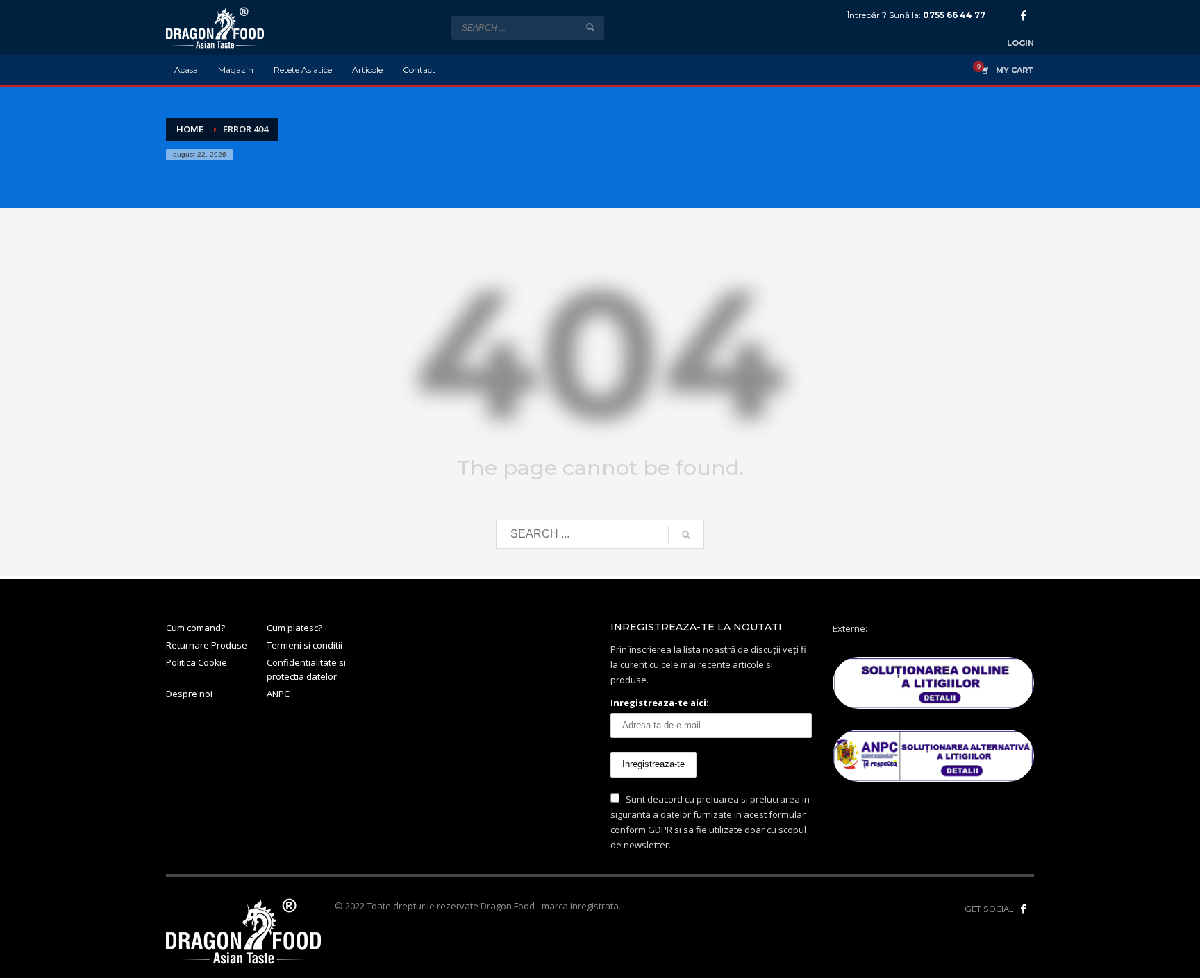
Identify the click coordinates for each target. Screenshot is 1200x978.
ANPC (278, 693)
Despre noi (189, 693)
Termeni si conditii (304, 645)
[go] (590, 27)
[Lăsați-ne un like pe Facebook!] (1023, 908)
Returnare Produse (206, 645)
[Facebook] (1023, 15)
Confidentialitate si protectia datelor (306, 669)
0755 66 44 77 (954, 15)
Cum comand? (195, 627)
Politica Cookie (196, 662)
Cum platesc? (294, 627)
